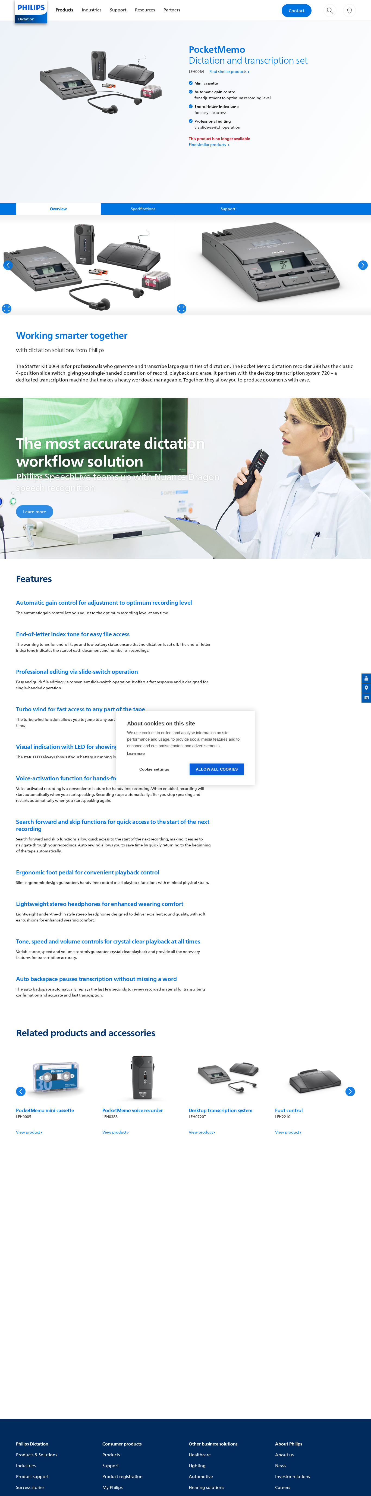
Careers (282, 1487)
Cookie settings (154, 769)
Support (118, 10)
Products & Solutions (36, 1454)
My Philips (112, 1487)
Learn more (34, 512)
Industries (91, 10)
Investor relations (292, 1476)
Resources (145, 10)
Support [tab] (228, 208)
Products (64, 10)
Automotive (201, 1476)
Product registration (122, 1476)
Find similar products (228, 71)
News (280, 1465)
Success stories (30, 1487)
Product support (32, 1476)
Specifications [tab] (143, 208)
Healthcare (200, 1454)
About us (284, 1454)
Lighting (197, 1465)
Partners (172, 10)
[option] (87, 265)
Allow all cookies (217, 769)
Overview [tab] (58, 208)
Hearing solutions (206, 1487)
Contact (296, 10)
